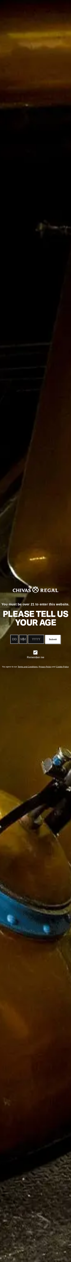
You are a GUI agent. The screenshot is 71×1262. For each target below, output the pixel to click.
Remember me (35, 657)
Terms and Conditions (28, 666)
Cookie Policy (62, 666)
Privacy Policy (45, 666)
